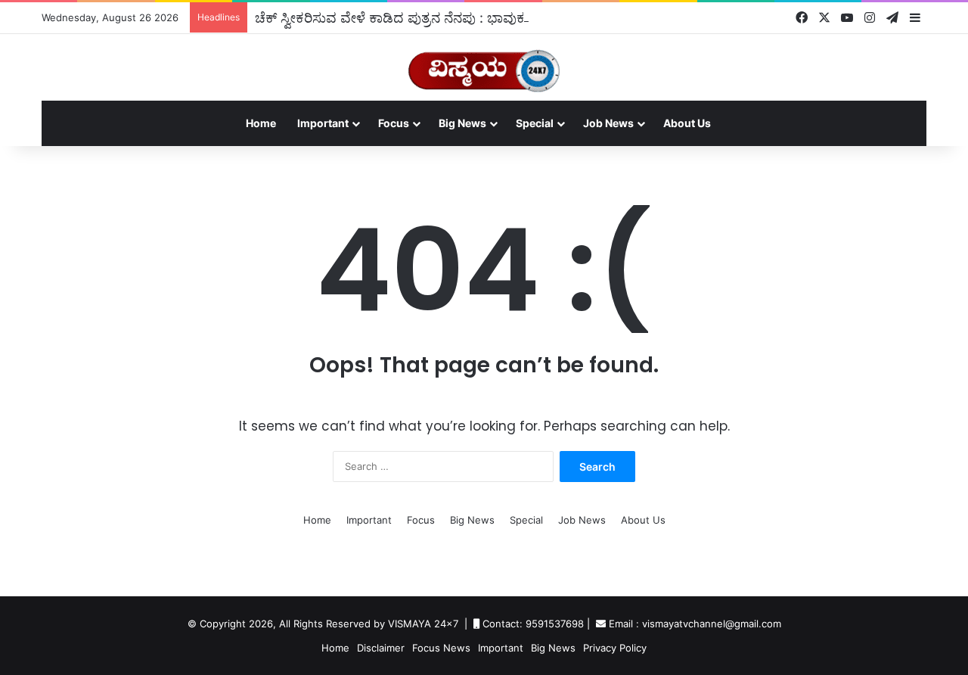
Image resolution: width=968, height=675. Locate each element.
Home (261, 123)
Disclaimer (381, 648)
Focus (393, 123)
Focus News (441, 648)
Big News (462, 123)
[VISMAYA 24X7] (484, 63)
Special (535, 123)
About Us (687, 123)
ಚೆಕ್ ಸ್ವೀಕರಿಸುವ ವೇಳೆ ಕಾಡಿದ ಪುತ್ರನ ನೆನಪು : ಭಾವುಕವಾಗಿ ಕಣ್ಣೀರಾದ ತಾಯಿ (446, 17)
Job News (608, 123)
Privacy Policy (615, 648)
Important (323, 123)
